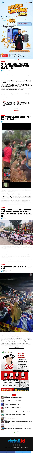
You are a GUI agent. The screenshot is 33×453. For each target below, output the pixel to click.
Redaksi (18, 447)
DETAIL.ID (5, 218)
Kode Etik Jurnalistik (7, 447)
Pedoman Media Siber (13, 447)
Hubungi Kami (26, 447)
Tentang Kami (22, 447)
